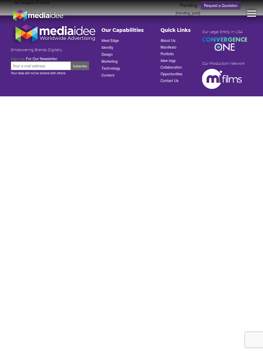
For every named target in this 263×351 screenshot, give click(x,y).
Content (107, 75)
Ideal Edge (110, 40)
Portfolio (167, 53)
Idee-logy (168, 60)
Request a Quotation (221, 5)
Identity (107, 47)
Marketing (109, 61)
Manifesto (168, 47)
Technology (110, 68)
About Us (168, 40)
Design (107, 54)
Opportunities (171, 73)
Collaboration (171, 67)
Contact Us (170, 80)
